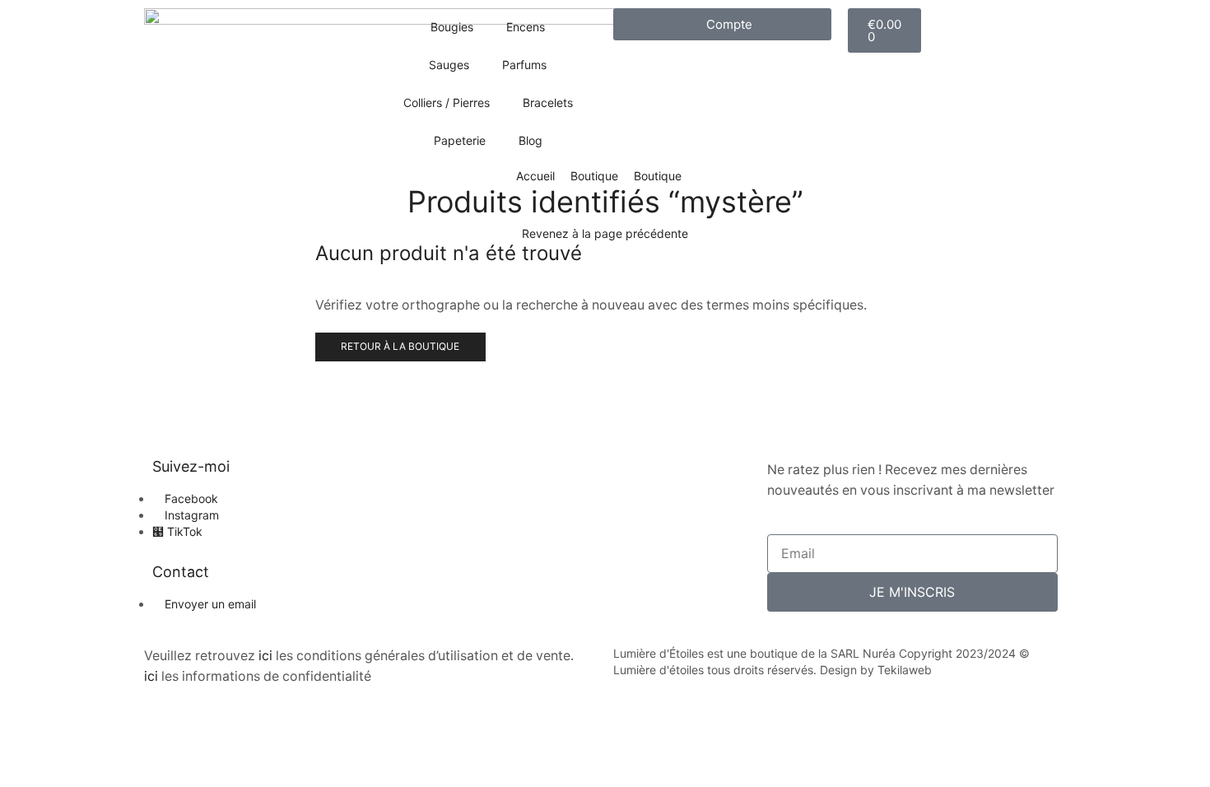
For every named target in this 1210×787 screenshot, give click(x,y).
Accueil (535, 176)
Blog (530, 140)
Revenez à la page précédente (605, 233)
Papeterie (460, 140)
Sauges (449, 65)
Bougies (451, 27)
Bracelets (548, 102)
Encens (525, 27)
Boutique (594, 176)
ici (265, 656)
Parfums (524, 65)
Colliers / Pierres (446, 102)
